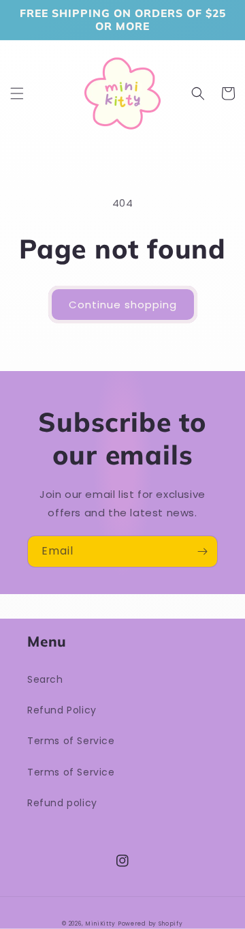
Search (45, 679)
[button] (17, 93)
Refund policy (62, 803)
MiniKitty (100, 923)
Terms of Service (71, 741)
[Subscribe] (202, 551)
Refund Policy (62, 710)
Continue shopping (123, 304)
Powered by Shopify (150, 923)
